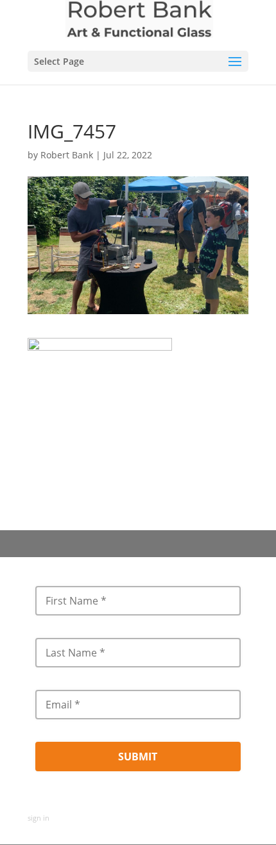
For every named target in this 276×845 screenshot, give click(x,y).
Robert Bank (66, 155)
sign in (38, 818)
